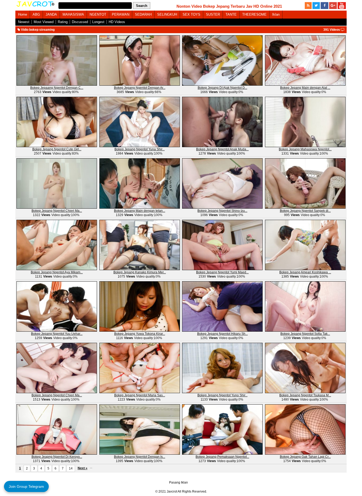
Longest (98, 22)
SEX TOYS (191, 14)
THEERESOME (254, 14)
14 (71, 468)
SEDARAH (143, 14)
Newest (23, 22)
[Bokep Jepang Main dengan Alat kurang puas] (305, 60)
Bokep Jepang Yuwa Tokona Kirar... (139, 334)
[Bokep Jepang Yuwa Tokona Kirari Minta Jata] (139, 306)
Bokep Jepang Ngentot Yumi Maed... (222, 272)
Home (22, 14)
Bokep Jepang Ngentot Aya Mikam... (57, 272)
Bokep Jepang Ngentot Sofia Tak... (305, 334)
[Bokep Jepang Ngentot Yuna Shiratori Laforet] (139, 122)
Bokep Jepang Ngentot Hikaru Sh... (222, 334)
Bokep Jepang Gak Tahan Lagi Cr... (305, 457)
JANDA (51, 14)
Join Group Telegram (26, 486)
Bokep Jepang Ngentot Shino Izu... (222, 211)
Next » (82, 468)
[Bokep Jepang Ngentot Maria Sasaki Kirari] (139, 368)
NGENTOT (98, 14)
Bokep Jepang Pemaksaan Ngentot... (222, 457)
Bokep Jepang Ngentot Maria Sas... (139, 395)
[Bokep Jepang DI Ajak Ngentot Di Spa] (222, 60)
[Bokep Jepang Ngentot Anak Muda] (222, 122)
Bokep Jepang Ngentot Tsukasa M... (305, 395)
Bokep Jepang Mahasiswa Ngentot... (305, 149)
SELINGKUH (167, 14)
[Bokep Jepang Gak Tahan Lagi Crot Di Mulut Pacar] (305, 429)
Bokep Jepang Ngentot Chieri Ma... (57, 211)
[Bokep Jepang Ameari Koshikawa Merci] (305, 245)
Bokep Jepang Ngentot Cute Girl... (56, 149)
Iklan (276, 14)
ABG (36, 14)
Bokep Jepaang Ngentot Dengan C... (56, 88)
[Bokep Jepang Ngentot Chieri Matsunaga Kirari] (56, 368)
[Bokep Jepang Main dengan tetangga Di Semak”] (139, 183)
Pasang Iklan (178, 482)
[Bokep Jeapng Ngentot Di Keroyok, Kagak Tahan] (56, 429)
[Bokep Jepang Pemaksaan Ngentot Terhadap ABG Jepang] (222, 429)
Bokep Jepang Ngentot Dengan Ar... (139, 88)
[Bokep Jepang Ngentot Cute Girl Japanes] (56, 122)
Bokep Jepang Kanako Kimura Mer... (139, 272)
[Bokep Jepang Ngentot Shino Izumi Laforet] (222, 183)
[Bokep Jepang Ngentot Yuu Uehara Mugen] (56, 306)
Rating (63, 22)
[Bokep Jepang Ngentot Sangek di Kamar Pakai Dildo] (305, 183)
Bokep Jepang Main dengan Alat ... (305, 88)
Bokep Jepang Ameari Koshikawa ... (305, 272)
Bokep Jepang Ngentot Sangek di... (305, 211)
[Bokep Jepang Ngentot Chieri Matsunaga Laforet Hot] (56, 183)
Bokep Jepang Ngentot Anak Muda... (222, 149)
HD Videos (117, 22)
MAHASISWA (73, 14)
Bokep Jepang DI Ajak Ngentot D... (222, 88)
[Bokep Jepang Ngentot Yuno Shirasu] (222, 368)
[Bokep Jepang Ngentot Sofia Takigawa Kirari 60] (305, 306)
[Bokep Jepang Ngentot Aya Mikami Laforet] (56, 245)
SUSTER (213, 14)
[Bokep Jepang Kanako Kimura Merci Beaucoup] (139, 245)
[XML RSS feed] (308, 5)
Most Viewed (44, 22)
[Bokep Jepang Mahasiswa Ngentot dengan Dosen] (305, 122)
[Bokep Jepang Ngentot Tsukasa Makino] (305, 368)
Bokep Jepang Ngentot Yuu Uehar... (56, 334)
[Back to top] (347, 481)
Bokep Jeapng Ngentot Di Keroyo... (57, 457)
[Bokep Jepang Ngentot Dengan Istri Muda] (139, 429)
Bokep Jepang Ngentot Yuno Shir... (222, 395)
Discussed (80, 22)
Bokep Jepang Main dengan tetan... (139, 211)
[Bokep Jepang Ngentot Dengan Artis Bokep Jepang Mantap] (139, 60)
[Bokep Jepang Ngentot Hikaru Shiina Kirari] (222, 306)
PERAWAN (120, 14)
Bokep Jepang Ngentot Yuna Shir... (139, 149)
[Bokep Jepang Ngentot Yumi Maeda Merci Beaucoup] (222, 245)
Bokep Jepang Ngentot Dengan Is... (139, 457)
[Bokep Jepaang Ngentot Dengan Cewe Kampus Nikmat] (56, 60)
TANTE (231, 14)
